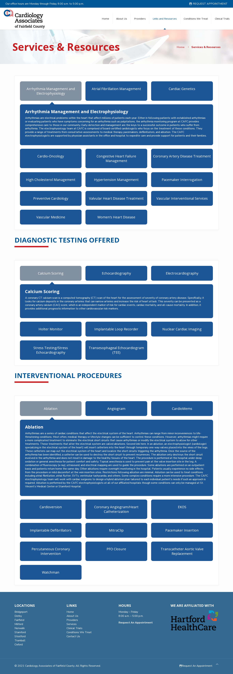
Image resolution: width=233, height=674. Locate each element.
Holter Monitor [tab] (51, 329)
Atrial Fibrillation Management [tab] (116, 88)
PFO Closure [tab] (116, 549)
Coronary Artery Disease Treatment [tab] (182, 156)
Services (72, 624)
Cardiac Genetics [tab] (182, 88)
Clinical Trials (74, 628)
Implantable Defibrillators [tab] (50, 530)
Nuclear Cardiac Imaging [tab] (182, 329)
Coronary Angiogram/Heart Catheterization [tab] (116, 509)
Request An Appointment (197, 666)
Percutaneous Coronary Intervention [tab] (51, 551)
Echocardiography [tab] (116, 273)
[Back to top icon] (217, 664)
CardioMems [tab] (182, 408)
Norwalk (19, 628)
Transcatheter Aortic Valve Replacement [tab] (182, 551)
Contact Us (73, 636)
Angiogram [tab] (116, 408)
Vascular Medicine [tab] (50, 217)
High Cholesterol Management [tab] (50, 179)
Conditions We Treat (79, 632)
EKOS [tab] (182, 507)
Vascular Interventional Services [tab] (182, 198)
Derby (18, 616)
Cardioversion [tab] (51, 507)
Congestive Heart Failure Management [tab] (116, 158)
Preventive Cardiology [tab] (50, 198)
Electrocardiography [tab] (182, 273)
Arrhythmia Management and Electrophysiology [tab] (51, 91)
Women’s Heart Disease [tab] (116, 217)
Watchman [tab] (50, 572)
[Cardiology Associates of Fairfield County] (24, 18)
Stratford (20, 636)
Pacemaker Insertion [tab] (182, 530)
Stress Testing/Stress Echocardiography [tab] (50, 350)
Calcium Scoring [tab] (50, 273)
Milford (18, 624)
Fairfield (19, 620)
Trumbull (19, 640)
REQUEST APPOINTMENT (210, 4)
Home (181, 47)
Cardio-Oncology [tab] (50, 156)
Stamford (20, 632)
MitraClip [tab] (116, 530)
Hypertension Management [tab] (116, 179)
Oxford (18, 644)
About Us (72, 616)
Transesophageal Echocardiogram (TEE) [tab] (116, 350)
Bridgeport (20, 612)
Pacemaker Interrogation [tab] (182, 179)
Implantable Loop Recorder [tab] (116, 329)
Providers (72, 620)
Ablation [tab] (50, 408)
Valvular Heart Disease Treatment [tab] (116, 198)
